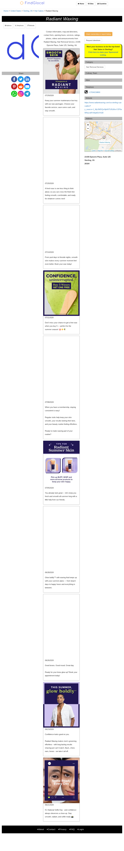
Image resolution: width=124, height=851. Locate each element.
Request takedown (93, 40)
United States (16, 11)
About (41, 829)
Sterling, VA (27, 11)
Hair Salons (39, 11)
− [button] (88, 128)
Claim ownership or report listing (98, 34)
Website (31, 25)
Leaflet (94, 151)
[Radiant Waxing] (104, 137)
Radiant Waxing (105, 142)
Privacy (62, 829)
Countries (102, 4)
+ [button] (88, 124)
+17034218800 (94, 92)
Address (9, 25)
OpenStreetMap (109, 151)
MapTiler (100, 151)
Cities (91, 4)
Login (81, 829)
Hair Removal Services (95, 67)
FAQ (72, 829)
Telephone (20, 25)
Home (81, 4)
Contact (51, 829)
